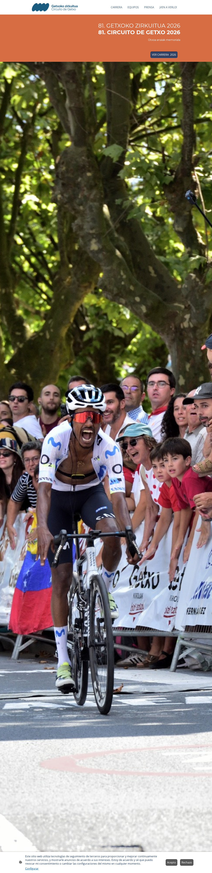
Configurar (32, 868)
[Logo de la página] (55, 7)
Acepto (171, 862)
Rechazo (187, 862)
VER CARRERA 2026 (164, 54)
